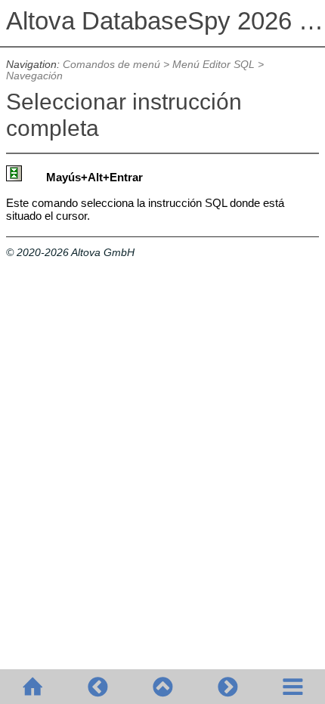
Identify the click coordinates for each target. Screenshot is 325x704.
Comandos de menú (111, 64)
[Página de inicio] (32, 686)
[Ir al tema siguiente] (227, 686)
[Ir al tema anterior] (97, 686)
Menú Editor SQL (213, 64)
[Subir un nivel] (162, 686)
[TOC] (292, 686)
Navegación (34, 76)
